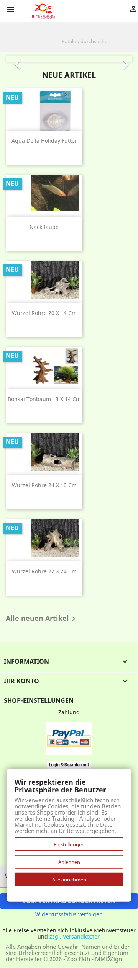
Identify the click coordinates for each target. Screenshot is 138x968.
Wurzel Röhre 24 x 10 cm (44, 485)
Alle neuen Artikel (42, 619)
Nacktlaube (44, 226)
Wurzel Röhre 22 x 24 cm (44, 571)
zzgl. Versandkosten (75, 936)
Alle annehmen (69, 879)
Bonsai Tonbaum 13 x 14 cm (44, 399)
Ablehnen (69, 862)
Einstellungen (69, 844)
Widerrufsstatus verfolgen (69, 914)
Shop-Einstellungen (39, 700)
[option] (69, 59)
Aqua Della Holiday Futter (44, 140)
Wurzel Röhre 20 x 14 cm (44, 313)
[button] (15, 59)
